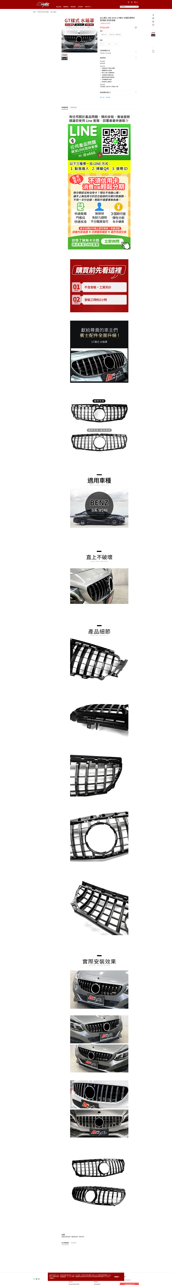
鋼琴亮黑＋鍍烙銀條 (115, 34)
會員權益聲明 (97, 1284)
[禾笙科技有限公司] (43, 5)
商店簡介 (71, 1282)
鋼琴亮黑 (103, 34)
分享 (103, 97)
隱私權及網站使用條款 (74, 1284)
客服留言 (96, 1282)
